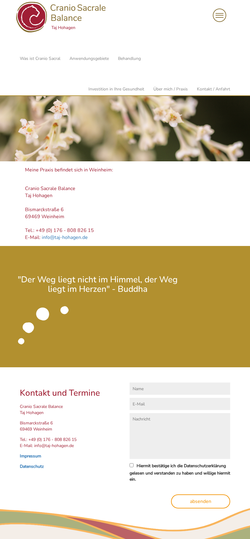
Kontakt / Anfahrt (213, 89)
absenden (200, 501)
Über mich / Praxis (170, 89)
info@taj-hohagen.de (65, 237)
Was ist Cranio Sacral (40, 58)
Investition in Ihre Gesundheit (116, 89)
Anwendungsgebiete (89, 58)
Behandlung (129, 58)
